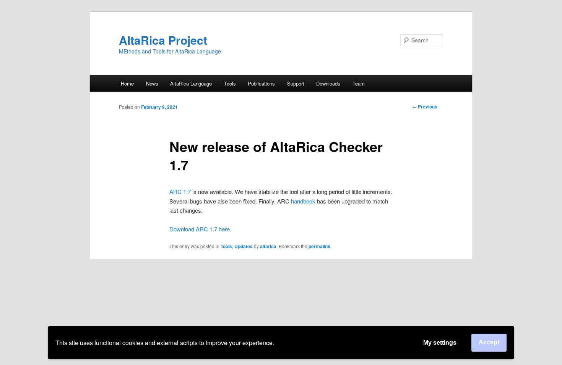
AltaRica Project (163, 40)
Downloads (328, 83)
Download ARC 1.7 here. (200, 229)
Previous (424, 106)
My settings (439, 342)
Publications (261, 83)
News (152, 83)
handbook (303, 201)
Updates (243, 246)
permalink (319, 246)
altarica (268, 246)
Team (358, 83)
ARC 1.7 (180, 191)
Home (127, 83)
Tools (226, 246)
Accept (489, 342)
